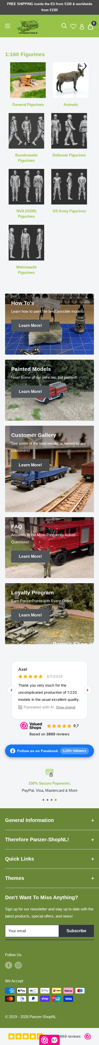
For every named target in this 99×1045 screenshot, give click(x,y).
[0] (91, 26)
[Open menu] (7, 26)
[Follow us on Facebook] (8, 965)
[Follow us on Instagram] (18, 965)
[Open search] (64, 26)
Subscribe (76, 931)
